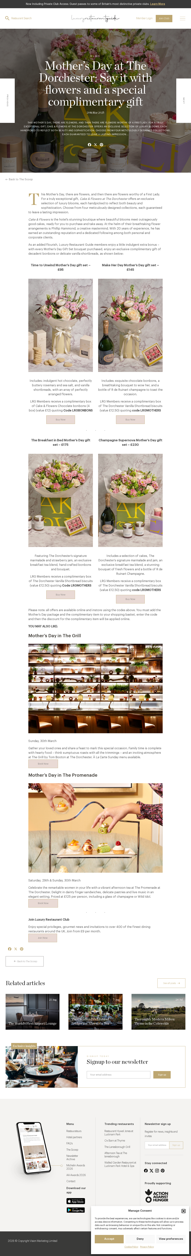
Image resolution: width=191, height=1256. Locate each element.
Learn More (157, 4)
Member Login (144, 18)
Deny (140, 1239)
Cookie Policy (131, 1247)
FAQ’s (69, 1143)
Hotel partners (74, 1137)
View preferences (171, 1239)
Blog (95, 56)
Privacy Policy (147, 1247)
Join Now (43, 938)
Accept (109, 1239)
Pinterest (162, 1170)
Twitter (151, 1170)
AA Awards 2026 (76, 1175)
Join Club (164, 18)
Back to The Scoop (21, 179)
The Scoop (72, 1150)
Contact (70, 1181)
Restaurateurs (73, 1131)
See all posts (169, 983)
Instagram (157, 1170)
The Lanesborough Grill (117, 1147)
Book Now (43, 764)
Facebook (146, 1170)
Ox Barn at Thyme (114, 1140)
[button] (183, 1211)
